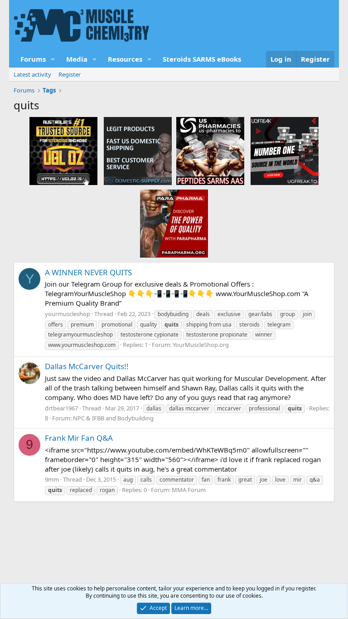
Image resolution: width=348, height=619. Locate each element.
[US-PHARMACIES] (210, 150)
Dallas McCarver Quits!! (87, 366)
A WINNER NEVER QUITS (88, 272)
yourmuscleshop (67, 314)
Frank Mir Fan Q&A (79, 438)
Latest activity (32, 74)
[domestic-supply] (138, 150)
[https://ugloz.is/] (63, 150)
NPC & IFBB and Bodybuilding (113, 418)
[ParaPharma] (174, 223)
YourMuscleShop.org (201, 345)
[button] (53, 59)
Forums (33, 58)
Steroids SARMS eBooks (202, 58)
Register (69, 74)
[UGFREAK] (285, 150)
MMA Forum (189, 490)
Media (76, 58)
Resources (125, 58)
